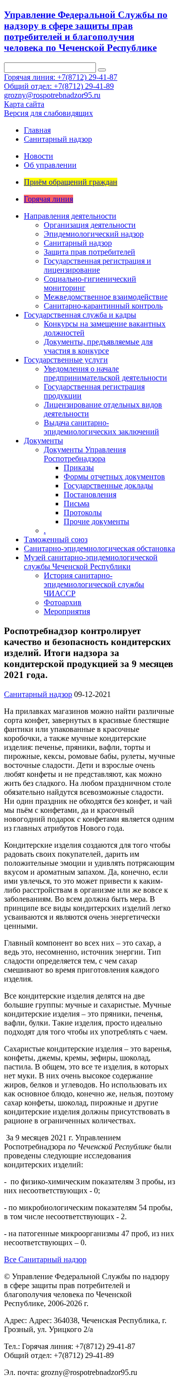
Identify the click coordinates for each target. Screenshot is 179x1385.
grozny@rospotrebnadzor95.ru (52, 95)
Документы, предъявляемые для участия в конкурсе (98, 346)
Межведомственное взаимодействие (106, 297)
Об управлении (50, 165)
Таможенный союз (56, 539)
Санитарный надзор (58, 139)
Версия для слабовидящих (48, 113)
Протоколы (83, 512)
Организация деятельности (90, 225)
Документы (43, 440)
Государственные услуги (66, 359)
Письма (77, 503)
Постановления (90, 494)
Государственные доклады (108, 485)
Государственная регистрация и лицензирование (97, 265)
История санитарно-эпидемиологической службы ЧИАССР (94, 584)
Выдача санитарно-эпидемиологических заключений (101, 427)
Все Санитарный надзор (45, 1259)
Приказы (79, 467)
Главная (37, 130)
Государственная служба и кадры (80, 315)
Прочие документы (96, 521)
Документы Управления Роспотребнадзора (85, 454)
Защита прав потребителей (89, 252)
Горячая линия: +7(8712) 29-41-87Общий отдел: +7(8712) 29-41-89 (60, 81)
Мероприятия (67, 611)
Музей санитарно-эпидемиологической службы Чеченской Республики (91, 562)
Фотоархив (63, 602)
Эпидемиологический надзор (94, 234)
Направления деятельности (70, 216)
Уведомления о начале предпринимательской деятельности (105, 373)
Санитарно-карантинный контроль (103, 306)
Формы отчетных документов (114, 476)
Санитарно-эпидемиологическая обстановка (99, 548)
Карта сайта (24, 104)
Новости (38, 156)
